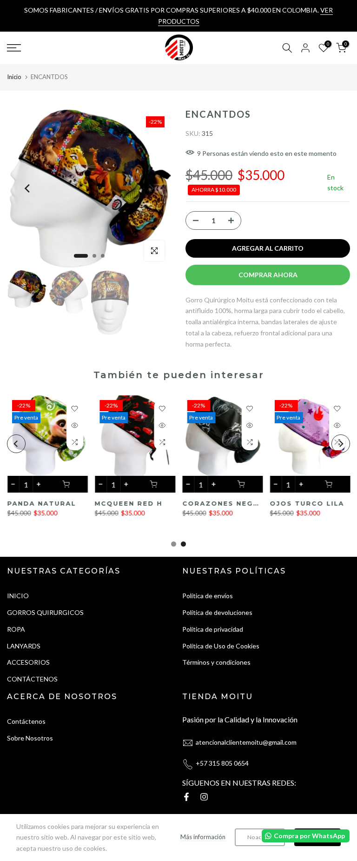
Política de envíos (207, 596)
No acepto (259, 837)
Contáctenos (26, 721)
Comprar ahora (268, 275)
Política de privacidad (212, 629)
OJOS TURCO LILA (199, 503)
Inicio (14, 76)
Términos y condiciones (216, 662)
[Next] (151, 188)
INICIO (18, 596)
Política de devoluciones (217, 612)
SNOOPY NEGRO (282, 503)
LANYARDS (23, 646)
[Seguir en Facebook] (186, 796)
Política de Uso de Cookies (220, 646)
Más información (202, 837)
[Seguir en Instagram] (204, 796)
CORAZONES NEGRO (116, 503)
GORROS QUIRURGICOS (45, 612)
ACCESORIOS (28, 662)
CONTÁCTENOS (32, 679)
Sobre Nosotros (30, 738)
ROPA (16, 629)
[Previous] (28, 188)
